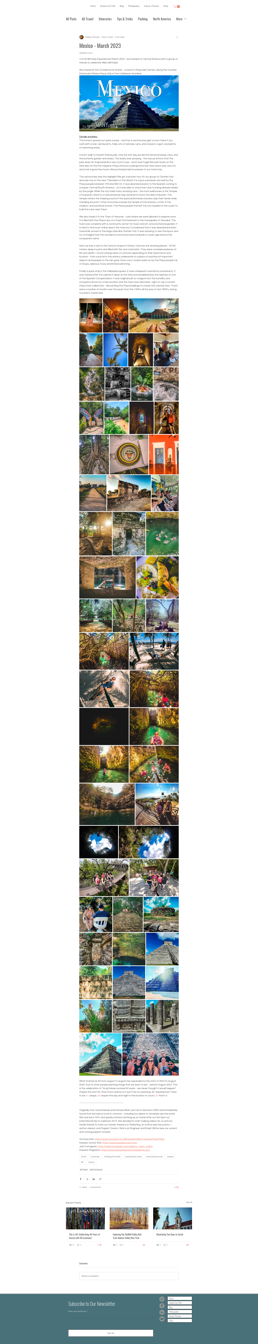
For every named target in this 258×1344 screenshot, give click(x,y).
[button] (177, 6)
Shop (171, 1320)
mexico (91, 1162)
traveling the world (112, 1157)
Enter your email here (77, 1311)
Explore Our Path (175, 1302)
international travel (154, 1157)
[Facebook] (162, 1305)
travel (83, 1157)
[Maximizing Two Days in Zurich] (172, 1218)
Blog (170, 1307)
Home (171, 1298)
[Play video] (129, 103)
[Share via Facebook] (80, 1179)
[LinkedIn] (162, 1312)
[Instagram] (162, 1299)
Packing (143, 18)
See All (189, 1202)
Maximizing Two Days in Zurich (169, 1234)
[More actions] (177, 37)
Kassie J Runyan (175, 1316)
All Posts (71, 18)
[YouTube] (162, 1319)
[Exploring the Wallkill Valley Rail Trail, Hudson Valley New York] (129, 1218)
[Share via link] (100, 1179)
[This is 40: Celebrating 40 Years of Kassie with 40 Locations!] (85, 1218)
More (179, 18)
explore (170, 1157)
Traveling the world (133, 1157)
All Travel (87, 18)
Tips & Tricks (125, 18)
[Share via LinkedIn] (93, 1179)
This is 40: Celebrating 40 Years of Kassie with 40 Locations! (84, 1236)
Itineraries (105, 18)
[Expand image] (90, 315)
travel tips (95, 1157)
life (82, 1162)
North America (162, 18)
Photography (174, 1311)
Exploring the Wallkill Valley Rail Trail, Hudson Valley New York (127, 1236)
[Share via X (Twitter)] (87, 1179)
